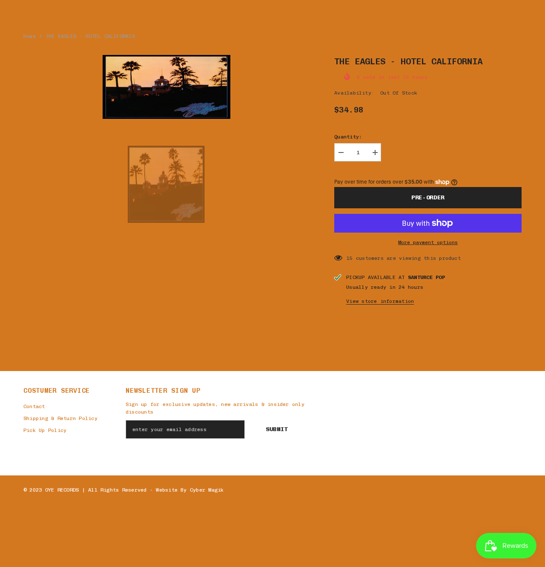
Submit (277, 429)
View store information (380, 301)
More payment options (428, 242)
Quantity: (348, 137)
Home (29, 36)
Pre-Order (428, 197)
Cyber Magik (207, 490)
